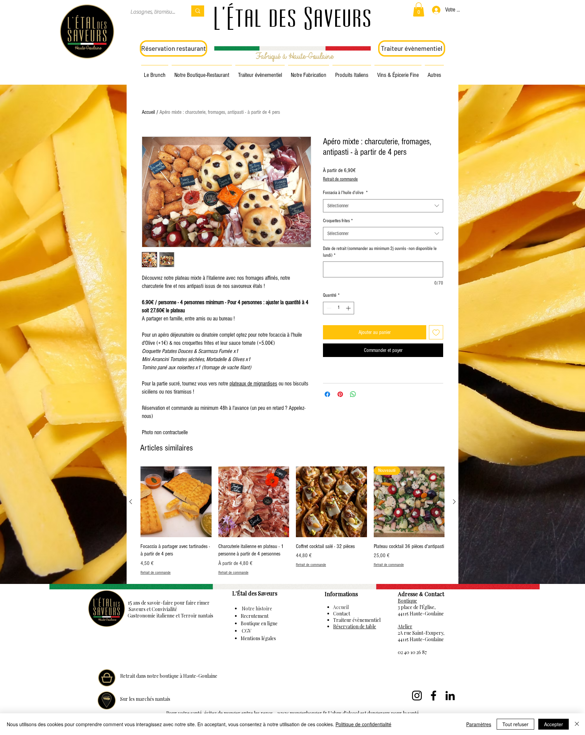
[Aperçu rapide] (176, 502)
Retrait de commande (340, 179)
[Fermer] (577, 724)
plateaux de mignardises (253, 383)
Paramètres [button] (478, 724)
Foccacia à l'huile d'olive (345, 192)
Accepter (553, 724)
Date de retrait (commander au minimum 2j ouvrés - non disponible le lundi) (380, 252)
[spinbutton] (338, 308)
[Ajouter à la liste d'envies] (436, 332)
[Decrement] (328, 308)
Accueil (148, 112)
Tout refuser (515, 724)
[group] (292, 521)
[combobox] (383, 205)
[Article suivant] (454, 502)
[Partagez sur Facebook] (327, 394)
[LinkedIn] (450, 695)
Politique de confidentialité (363, 724)
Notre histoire (256, 608)
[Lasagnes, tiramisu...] (197, 11)
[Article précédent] (131, 502)
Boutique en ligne (259, 623)
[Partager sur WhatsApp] (353, 394)
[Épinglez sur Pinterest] (340, 394)
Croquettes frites (338, 221)
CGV (246, 631)
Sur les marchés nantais (145, 699)
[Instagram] (417, 695)
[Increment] (349, 308)
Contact (341, 613)
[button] (419, 9)
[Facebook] (433, 695)
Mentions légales (258, 638)
